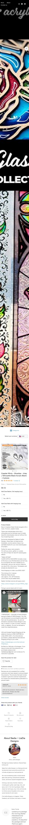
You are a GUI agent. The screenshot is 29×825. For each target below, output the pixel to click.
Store (3, 484)
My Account (20, 715)
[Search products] (26, 49)
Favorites (20, 721)
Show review (5, 697)
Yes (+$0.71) (7, 498)
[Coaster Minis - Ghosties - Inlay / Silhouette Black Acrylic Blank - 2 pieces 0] (14, 457)
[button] (6, 661)
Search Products (9, 715)
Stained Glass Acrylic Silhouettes (16, 484)
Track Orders (8, 721)
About (8, 2)
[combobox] (23, 436)
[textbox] (23, 436)
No (4, 494)
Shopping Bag (9, 726)
